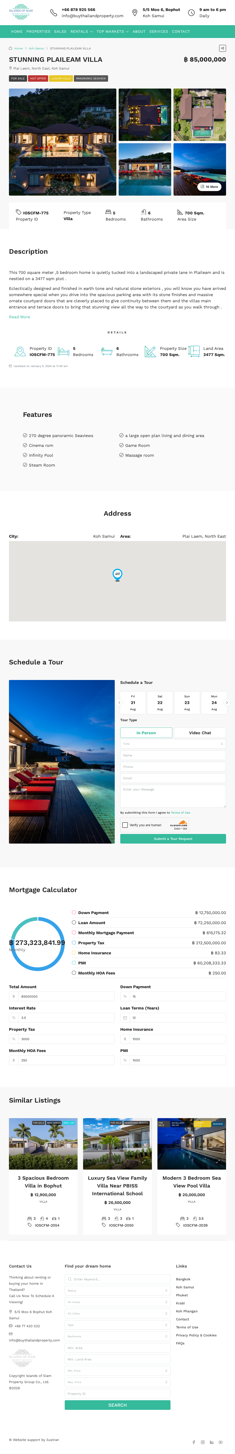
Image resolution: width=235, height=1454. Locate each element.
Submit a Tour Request (173, 839)
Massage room (139, 455)
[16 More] (199, 169)
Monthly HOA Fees (27, 1050)
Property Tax (22, 1029)
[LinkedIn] (212, 1443)
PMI (124, 1050)
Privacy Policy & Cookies (196, 1335)
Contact (181, 31)
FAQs (180, 1343)
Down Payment (135, 986)
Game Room (137, 445)
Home (16, 31)
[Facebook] (194, 1443)
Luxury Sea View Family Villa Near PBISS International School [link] (117, 1185)
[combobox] (173, 744)
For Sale (18, 78)
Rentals (79, 31)
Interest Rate (22, 1008)
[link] (43, 1144)
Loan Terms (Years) (139, 1008)
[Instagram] (203, 1443)
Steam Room (42, 465)
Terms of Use (180, 812)
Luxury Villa (61, 78)
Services (158, 31)
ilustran (52, 1440)
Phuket (182, 1295)
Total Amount (22, 986)
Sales (60, 31)
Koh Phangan (187, 1311)
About (139, 31)
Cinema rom (41, 445)
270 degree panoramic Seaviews (61, 435)
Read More (19, 316)
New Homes (54, 1123)
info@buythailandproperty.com (92, 15)
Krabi (180, 1303)
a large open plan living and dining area (164, 435)
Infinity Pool (41, 455)
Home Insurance (136, 1029)
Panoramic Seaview (91, 78)
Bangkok (183, 1279)
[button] (222, 48)
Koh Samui (36, 48)
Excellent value (178, 1124)
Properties (38, 31)
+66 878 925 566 (78, 9)
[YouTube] (221, 1443)
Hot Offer (38, 78)
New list (69, 1123)
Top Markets (110, 31)
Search (117, 1405)
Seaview (218, 1124)
